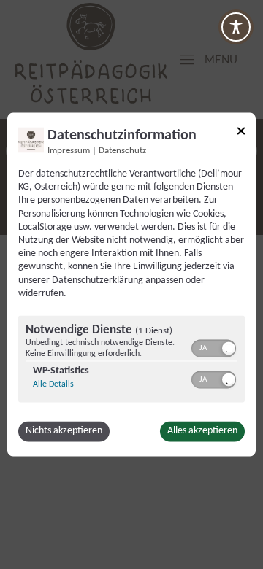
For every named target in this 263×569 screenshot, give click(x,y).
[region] (131, 361)
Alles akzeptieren (202, 431)
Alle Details (53, 385)
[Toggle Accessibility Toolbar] (236, 27)
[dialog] (131, 284)
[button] (228, 348)
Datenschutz (122, 151)
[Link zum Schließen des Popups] (241, 133)
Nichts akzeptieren (64, 431)
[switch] (213, 347)
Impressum (68, 151)
